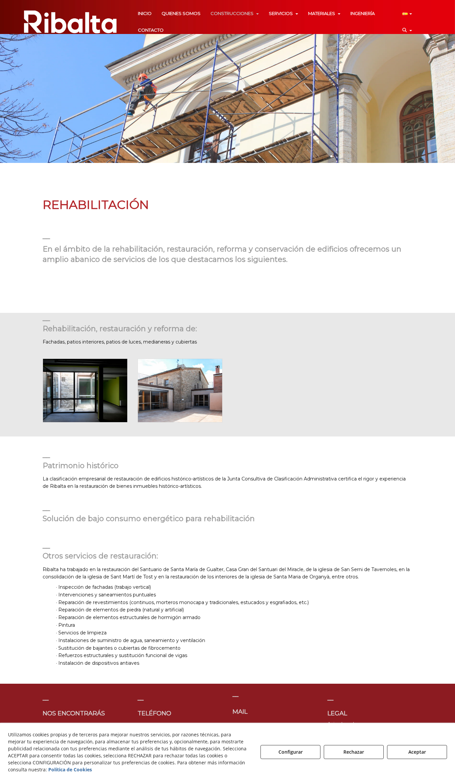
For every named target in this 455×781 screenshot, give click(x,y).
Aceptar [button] (417, 752)
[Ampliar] (85, 390)
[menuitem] (145, 13)
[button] (70, 21)
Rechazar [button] (353, 752)
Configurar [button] (290, 752)
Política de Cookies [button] (70, 769)
